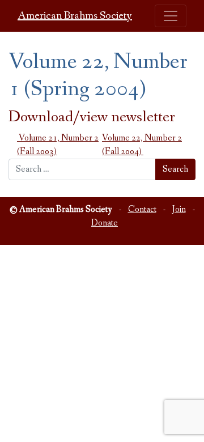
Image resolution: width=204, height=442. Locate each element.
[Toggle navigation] (170, 16)
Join (179, 209)
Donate (104, 223)
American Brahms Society (75, 15)
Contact (142, 209)
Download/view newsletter (91, 117)
